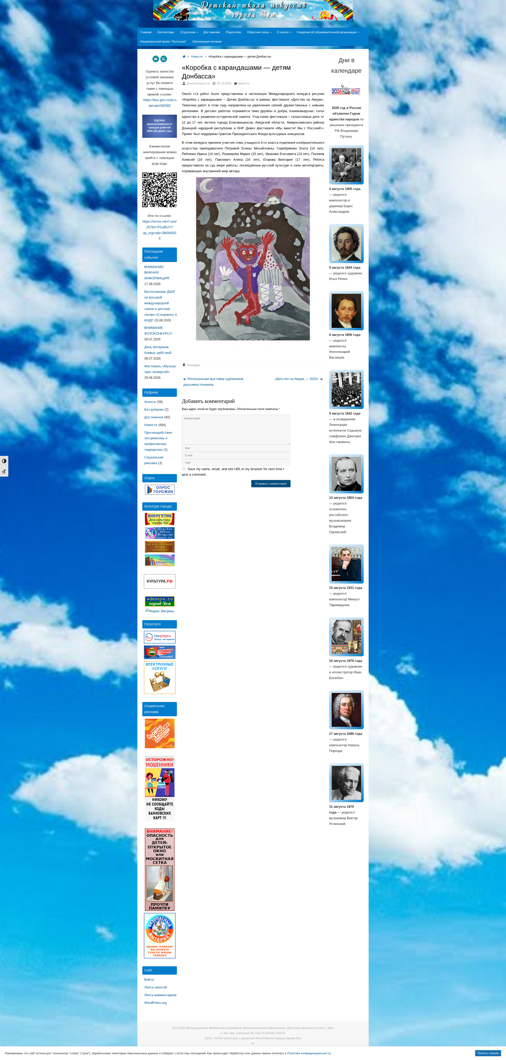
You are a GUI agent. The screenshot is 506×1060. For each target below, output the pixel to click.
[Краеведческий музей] (160, 551)
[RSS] (163, 59)
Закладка (193, 365)
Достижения (153, 417)
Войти (149, 980)
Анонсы (150, 402)
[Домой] (184, 56)
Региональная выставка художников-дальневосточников (213, 381)
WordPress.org (155, 1003)
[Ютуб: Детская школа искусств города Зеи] (155, 59)
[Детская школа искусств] (160, 538)
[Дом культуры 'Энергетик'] (160, 524)
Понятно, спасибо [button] (488, 1053)
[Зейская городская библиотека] (160, 565)
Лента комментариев (160, 995)
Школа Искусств (198, 83)
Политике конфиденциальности (308, 1053)
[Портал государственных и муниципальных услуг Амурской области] (160, 658)
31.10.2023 (224, 83)
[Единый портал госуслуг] (160, 642)
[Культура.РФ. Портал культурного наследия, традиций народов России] (160, 587)
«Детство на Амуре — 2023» (297, 379)
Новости (197, 56)
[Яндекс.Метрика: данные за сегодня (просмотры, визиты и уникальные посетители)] (160, 611)
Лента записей (155, 987)
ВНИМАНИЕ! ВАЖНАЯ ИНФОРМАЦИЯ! (157, 272)
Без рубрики (153, 409)
